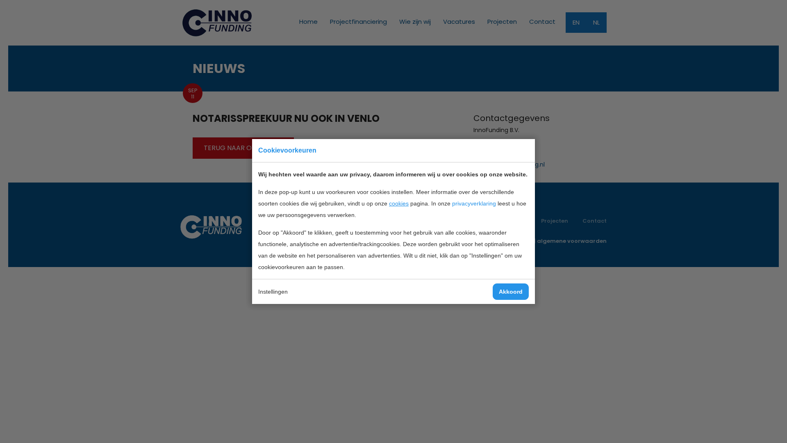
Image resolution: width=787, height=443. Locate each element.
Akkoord (511, 291)
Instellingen (273, 291)
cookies (399, 203)
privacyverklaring (474, 203)
